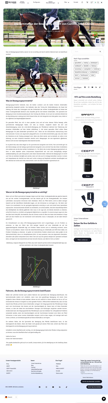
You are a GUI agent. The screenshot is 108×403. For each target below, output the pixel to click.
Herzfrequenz (84, 75)
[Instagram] (89, 87)
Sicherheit (85, 78)
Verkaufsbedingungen (36, 369)
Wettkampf (78, 66)
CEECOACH (9, 371)
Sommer (77, 78)
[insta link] (46, 387)
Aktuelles (86, 66)
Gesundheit (78, 63)
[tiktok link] (66, 387)
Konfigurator (36, 2)
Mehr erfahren (83, 240)
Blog (32, 365)
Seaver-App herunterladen (94, 387)
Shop (88, 142)
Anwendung (78, 69)
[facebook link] (39, 387)
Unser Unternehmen (36, 363)
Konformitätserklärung (36, 373)
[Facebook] (85, 87)
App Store (98, 2)
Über (65, 2)
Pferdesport (94, 63)
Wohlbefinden (94, 72)
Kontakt (76, 2)
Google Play (92, 2)
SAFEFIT (8, 373)
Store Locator (59, 373)
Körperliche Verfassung (81, 72)
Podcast (33, 367)
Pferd (76, 75)
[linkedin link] (59, 387)
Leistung (94, 66)
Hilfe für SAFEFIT (60, 368)
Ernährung (96, 69)
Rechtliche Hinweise (36, 371)
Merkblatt (58, 364)
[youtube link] (53, 387)
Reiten (92, 75)
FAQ (57, 366)
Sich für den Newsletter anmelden (91, 381)
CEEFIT (8, 366)
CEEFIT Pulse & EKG (11, 368)
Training (86, 63)
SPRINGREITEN (87, 69)
